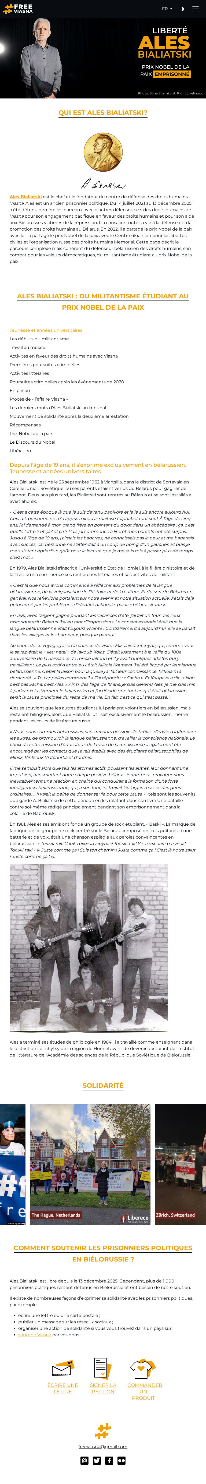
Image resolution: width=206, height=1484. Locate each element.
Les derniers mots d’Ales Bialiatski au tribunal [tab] (58, 407)
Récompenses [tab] (25, 424)
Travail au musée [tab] (27, 347)
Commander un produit (144, 1391)
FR (165, 8)
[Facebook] (109, 1461)
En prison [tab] (20, 390)
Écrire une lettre (62, 1388)
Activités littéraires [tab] (29, 373)
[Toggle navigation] (195, 9)
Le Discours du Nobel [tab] (32, 442)
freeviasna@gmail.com (103, 1446)
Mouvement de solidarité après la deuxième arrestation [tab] (69, 416)
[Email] (84, 1461)
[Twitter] (97, 1461)
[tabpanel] (103, 760)
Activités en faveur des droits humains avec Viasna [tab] (64, 356)
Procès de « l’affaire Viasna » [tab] (39, 399)
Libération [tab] (20, 450)
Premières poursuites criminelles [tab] (45, 364)
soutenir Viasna (34, 1334)
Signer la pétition (103, 1388)
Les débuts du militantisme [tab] (39, 338)
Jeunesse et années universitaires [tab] (46, 330)
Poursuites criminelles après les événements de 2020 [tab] (67, 381)
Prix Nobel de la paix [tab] (31, 433)
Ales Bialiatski (26, 196)
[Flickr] (121, 1461)
